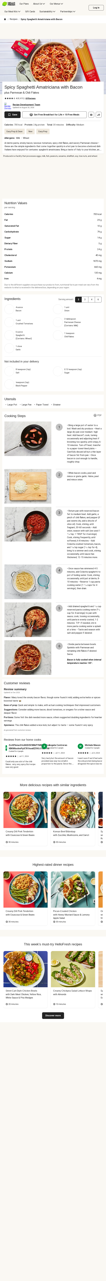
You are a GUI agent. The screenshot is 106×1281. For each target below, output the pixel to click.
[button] (53, 299)
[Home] (5, 19)
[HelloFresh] (8, 4)
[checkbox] (5, 98)
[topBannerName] (53, 31)
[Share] (99, 115)
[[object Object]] (91, 115)
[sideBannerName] (53, 178)
